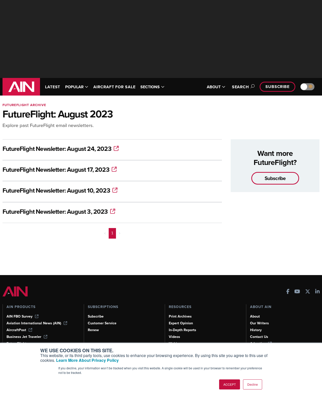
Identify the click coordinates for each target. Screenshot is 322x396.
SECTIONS (150, 86)
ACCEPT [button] (229, 384)
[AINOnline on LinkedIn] (317, 292)
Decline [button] (252, 384)
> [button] (119, 233)
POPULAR (74, 86)
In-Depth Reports (182, 330)
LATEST (52, 86)
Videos (174, 337)
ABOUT (214, 86)
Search (240, 87)
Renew (93, 330)
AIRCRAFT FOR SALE (114, 86)
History (256, 330)
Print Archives (180, 316)
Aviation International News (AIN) (34, 323)
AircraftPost (16, 330)
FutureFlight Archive (24, 105)
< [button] (105, 233)
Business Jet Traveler (24, 337)
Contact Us (259, 337)
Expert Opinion (181, 323)
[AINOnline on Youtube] (297, 292)
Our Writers (259, 323)
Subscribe (277, 87)
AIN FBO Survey (19, 316)
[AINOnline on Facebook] (288, 292)
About (255, 316)
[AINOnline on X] (307, 292)
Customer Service (102, 323)
